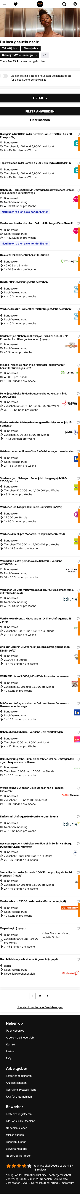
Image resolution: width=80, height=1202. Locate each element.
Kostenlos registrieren (19, 1075)
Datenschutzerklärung (44, 1182)
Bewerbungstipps (16, 1148)
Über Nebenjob (15, 1030)
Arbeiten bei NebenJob (20, 1037)
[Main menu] (4, 4)
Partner (10, 1051)
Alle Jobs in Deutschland (20, 1121)
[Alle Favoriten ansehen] (16, 4)
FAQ (8, 1058)
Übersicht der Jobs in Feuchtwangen (40, 1007)
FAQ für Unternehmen (19, 1096)
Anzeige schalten (16, 1082)
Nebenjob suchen (16, 1127)
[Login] (75, 4)
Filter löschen (40, 120)
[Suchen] (65, 4)
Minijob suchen (15, 1134)
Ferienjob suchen (16, 1141)
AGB (25, 1182)
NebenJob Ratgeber (18, 1155)
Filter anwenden (40, 111)
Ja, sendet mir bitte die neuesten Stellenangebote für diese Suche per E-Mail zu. (41, 77)
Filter (38, 98)
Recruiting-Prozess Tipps (21, 1089)
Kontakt (10, 1044)
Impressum (67, 1182)
